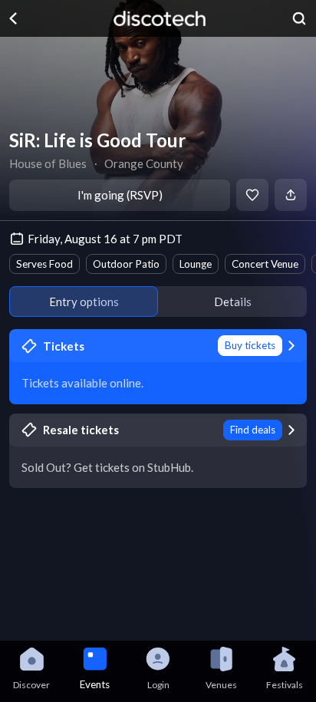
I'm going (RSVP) (120, 195)
